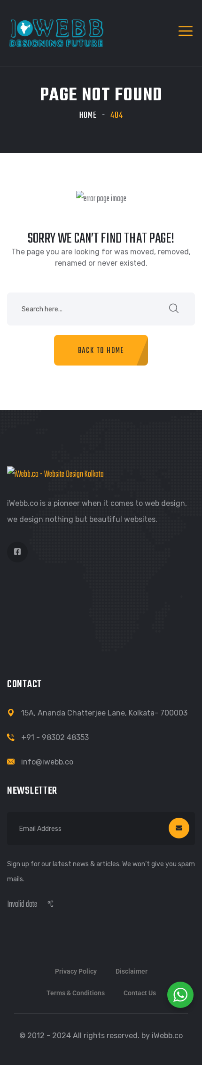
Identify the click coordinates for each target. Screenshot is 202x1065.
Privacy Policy (76, 971)
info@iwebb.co (47, 761)
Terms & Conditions (76, 993)
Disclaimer (132, 971)
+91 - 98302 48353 (55, 737)
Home (88, 115)
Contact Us (140, 993)
